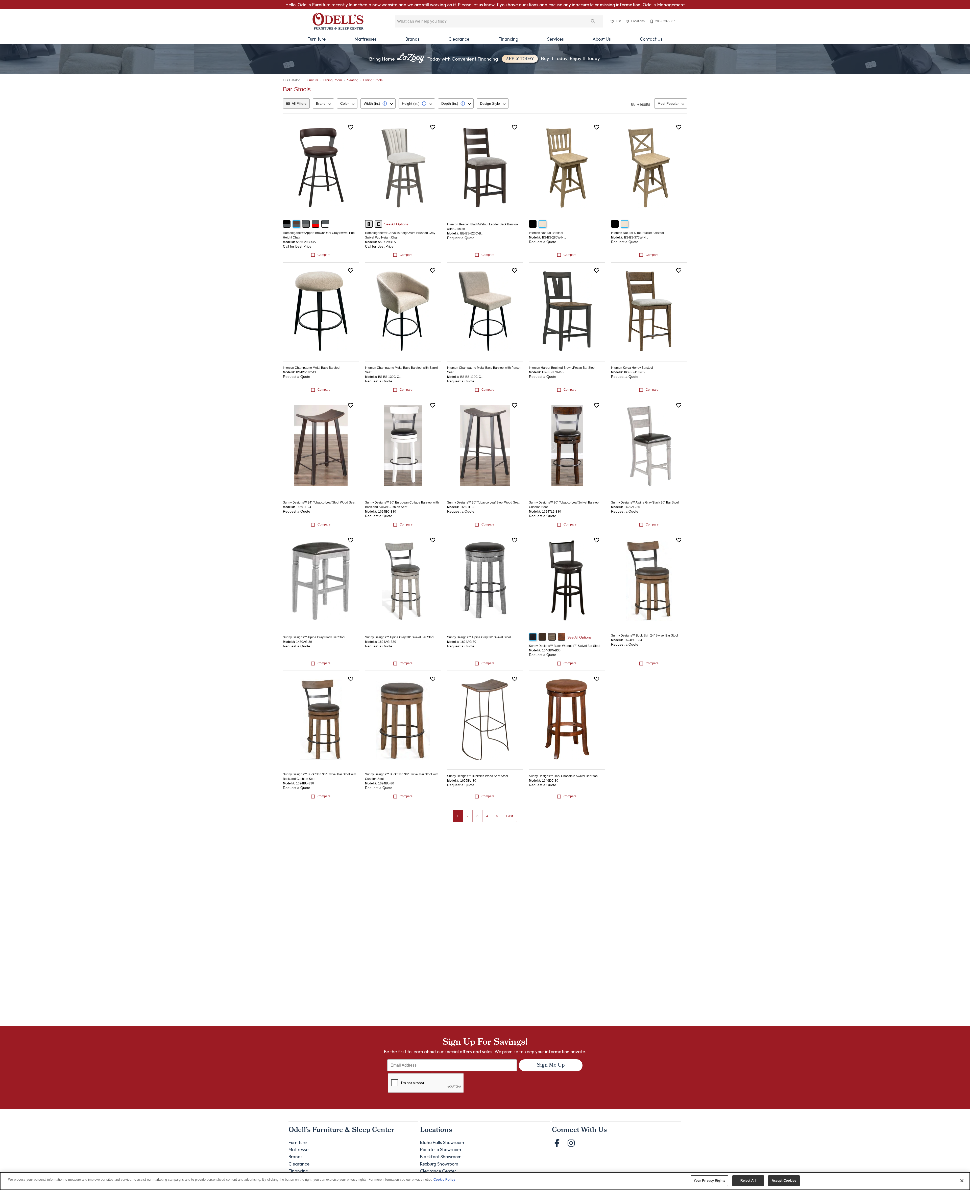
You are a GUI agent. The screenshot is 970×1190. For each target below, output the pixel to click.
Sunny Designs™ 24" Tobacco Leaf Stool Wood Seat (319, 502)
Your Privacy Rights (709, 1180)
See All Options (396, 224)
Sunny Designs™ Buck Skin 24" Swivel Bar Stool (644, 635)
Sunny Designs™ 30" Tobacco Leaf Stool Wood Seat (483, 502)
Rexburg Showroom (439, 1164)
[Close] (961, 1180)
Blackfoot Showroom (441, 1156)
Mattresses (366, 39)
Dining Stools (373, 80)
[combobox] (323, 103)
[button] (612, 21)
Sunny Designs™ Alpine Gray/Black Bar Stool (314, 637)
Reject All (748, 1180)
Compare (324, 255)
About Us (602, 39)
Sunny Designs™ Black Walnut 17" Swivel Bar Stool (564, 646)
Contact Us (651, 39)
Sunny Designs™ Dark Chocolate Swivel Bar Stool (563, 776)
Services (555, 39)
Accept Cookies (784, 1180)
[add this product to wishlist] (351, 127)
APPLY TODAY (520, 59)
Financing (508, 39)
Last (509, 816)
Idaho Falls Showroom (442, 1142)
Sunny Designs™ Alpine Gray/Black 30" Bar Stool (645, 502)
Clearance (458, 39)
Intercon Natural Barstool (546, 233)
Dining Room (332, 80)
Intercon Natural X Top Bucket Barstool (637, 233)
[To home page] (338, 21)
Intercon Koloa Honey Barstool (632, 367)
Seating (352, 80)
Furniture (316, 39)
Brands (412, 39)
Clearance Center (438, 1171)
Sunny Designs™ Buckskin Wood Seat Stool (477, 776)
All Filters (299, 103)
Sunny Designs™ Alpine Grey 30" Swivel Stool (479, 637)
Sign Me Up (551, 1065)
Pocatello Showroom (440, 1149)
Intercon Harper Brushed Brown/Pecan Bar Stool (562, 367)
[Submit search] (593, 21)
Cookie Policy (444, 1179)
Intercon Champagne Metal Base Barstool (311, 367)
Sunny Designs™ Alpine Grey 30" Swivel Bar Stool (399, 637)
